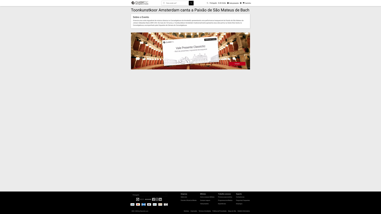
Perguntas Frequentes (243, 200)
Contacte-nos (240, 197)
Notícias (186, 211)
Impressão (193, 211)
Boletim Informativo (244, 211)
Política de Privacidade (219, 211)
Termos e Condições (205, 211)
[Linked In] (160, 200)
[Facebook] (137, 199)
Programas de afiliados (225, 200)
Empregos (239, 203)
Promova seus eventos (225, 197)
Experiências (222, 203)
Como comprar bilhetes (207, 197)
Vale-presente (234, 3)
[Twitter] (156, 200)
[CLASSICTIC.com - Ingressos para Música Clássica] (140, 3)
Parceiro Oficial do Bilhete (188, 200)
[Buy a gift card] (190, 50)
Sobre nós (184, 197)
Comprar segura (205, 200)
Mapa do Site (232, 211)
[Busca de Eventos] (191, 3)
